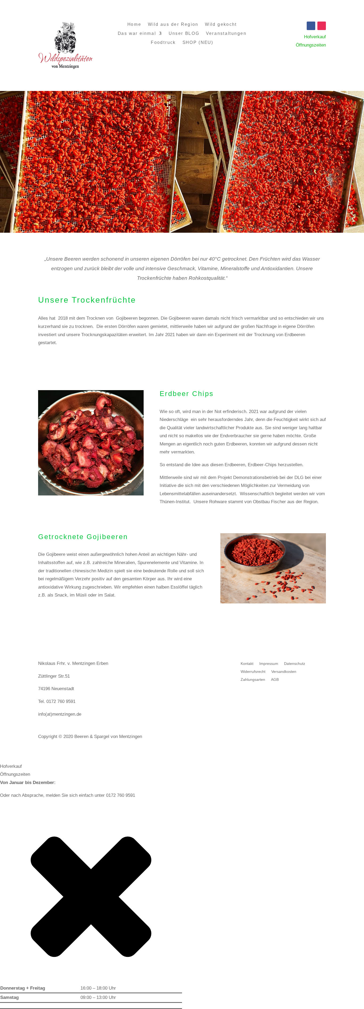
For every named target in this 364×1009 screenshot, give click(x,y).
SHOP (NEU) (197, 42)
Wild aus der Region (173, 24)
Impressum (268, 664)
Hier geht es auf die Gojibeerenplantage (91, 612)
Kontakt (247, 664)
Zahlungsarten (253, 680)
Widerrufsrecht (253, 672)
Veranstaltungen (226, 33)
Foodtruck (163, 42)
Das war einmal (137, 33)
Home (134, 24)
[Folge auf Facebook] (311, 26)
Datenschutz (294, 664)
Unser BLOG (184, 33)
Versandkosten (283, 672)
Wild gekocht (221, 24)
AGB (275, 680)
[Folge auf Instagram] (321, 26)
